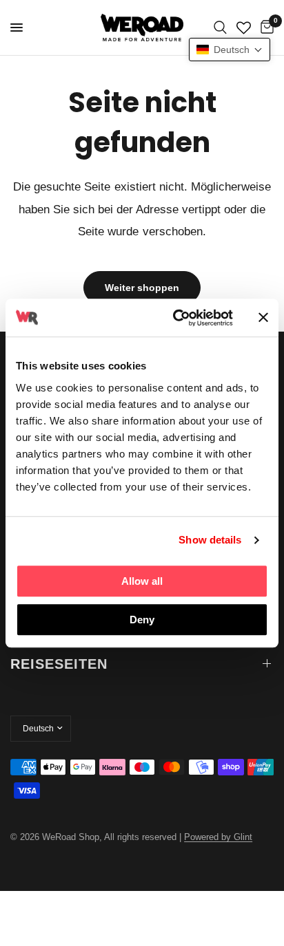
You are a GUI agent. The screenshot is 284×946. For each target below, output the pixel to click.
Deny (142, 619)
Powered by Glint (218, 837)
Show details (210, 540)
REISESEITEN (59, 663)
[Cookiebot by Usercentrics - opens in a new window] (176, 318)
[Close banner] (263, 318)
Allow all (142, 581)
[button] (230, 50)
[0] (265, 27)
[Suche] (220, 27)
